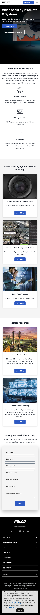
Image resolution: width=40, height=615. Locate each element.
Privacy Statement (25, 604)
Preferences (11, 607)
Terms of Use (15, 602)
